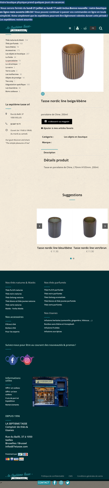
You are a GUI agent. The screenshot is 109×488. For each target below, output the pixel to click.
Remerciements (12, 404)
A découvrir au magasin (58, 121)
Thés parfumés (12, 43)
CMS (71, 476)
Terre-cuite (10, 71)
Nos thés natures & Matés (20, 282)
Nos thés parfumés (55, 282)
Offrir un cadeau (12, 388)
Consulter (54, 226)
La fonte (9, 57)
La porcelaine (11, 60)
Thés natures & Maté (15, 40)
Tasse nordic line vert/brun (90, 248)
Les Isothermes (12, 74)
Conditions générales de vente (90, 476)
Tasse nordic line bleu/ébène (54, 248)
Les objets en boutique (75, 136)
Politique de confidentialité (52, 476)
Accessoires (11, 50)
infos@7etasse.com (16, 446)
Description (49, 152)
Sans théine (11, 47)
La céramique (11, 64)
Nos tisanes (50, 313)
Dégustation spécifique (16, 84)
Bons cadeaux (12, 91)
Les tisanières (11, 88)
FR (93, 28)
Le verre (9, 67)
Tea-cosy (9, 81)
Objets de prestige (13, 77)
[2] (73, 258)
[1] (71, 258)
